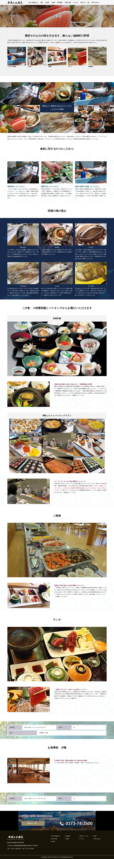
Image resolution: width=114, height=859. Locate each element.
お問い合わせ (95, 2)
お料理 (53, 2)
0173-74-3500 (79, 823)
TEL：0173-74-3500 (13, 848)
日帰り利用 (68, 2)
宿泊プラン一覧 (84, 2)
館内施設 (59, 2)
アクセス (75, 2)
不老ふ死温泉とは (33, 2)
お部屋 (47, 2)
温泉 (41, 2)
